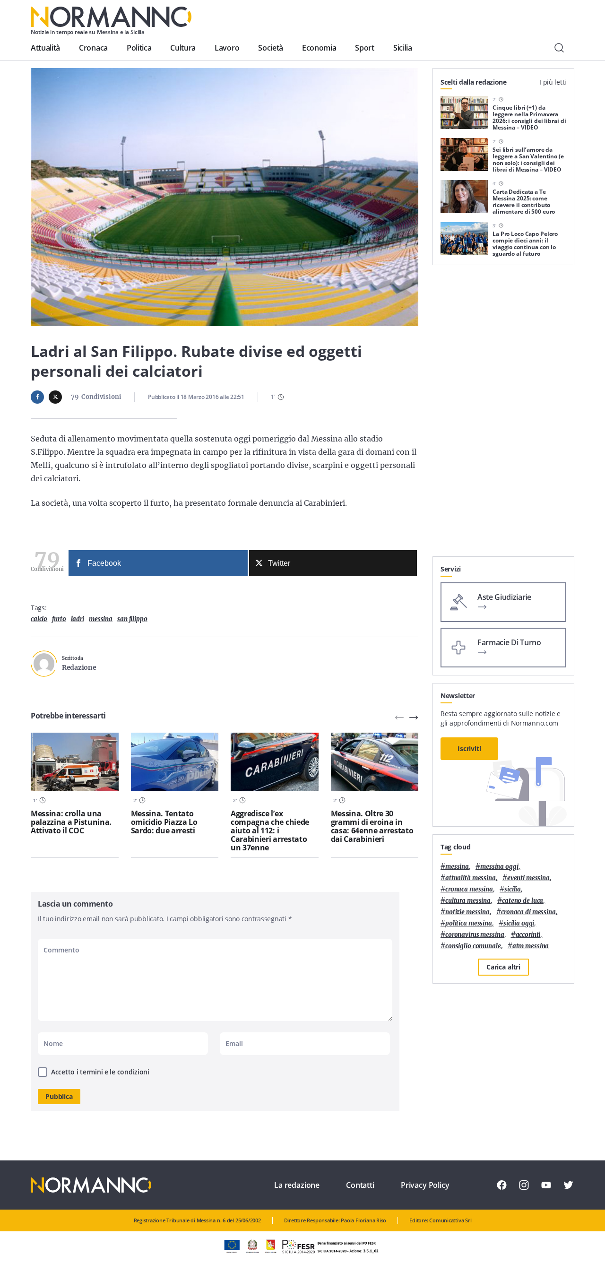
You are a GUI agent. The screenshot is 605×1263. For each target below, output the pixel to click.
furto (59, 619)
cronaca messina (469, 889)
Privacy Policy (425, 1185)
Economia (319, 48)
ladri (77, 619)
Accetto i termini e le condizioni (100, 1071)
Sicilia (402, 48)
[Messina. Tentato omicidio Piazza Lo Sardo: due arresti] (175, 762)
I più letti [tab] (552, 82)
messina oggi (499, 867)
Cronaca (93, 48)
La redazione (297, 1185)
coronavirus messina (474, 935)
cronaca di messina (528, 912)
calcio (39, 619)
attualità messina (470, 878)
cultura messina (468, 901)
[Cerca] (559, 47)
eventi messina (528, 878)
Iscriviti (469, 748)
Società (270, 48)
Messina (100, 619)
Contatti (360, 1185)
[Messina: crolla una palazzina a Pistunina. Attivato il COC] (75, 762)
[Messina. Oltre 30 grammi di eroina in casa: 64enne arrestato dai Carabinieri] (375, 762)
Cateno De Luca (522, 901)
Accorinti (528, 935)
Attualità (45, 48)
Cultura (183, 48)
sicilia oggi (518, 923)
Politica (139, 48)
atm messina (530, 946)
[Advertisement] (503, 414)
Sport (364, 48)
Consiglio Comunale (473, 946)
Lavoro (227, 48)
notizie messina (467, 912)
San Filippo (132, 619)
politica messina (468, 923)
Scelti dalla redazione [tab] (474, 82)
